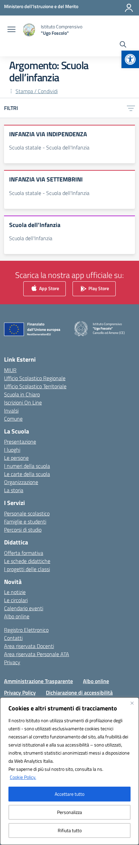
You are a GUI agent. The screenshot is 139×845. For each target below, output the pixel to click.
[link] (130, 59)
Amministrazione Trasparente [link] (38, 681)
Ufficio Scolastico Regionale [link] (34, 378)
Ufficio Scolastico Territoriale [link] (35, 386)
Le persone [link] (16, 458)
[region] (69, 771)
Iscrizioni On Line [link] (23, 402)
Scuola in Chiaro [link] (22, 394)
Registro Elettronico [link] (26, 630)
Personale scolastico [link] (27, 513)
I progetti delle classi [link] (27, 569)
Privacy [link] (12, 662)
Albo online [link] (16, 616)
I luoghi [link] (12, 450)
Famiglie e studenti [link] (25, 521)
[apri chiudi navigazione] (11, 30)
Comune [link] (13, 419)
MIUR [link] (10, 370)
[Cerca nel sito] (123, 45)
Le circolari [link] (16, 600)
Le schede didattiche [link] (27, 561)
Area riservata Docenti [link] (29, 646)
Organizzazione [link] (21, 482)
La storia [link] (13, 490)
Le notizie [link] (15, 592)
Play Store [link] (98, 288)
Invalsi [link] (11, 410)
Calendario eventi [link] (23, 608)
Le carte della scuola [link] (27, 474)
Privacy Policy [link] (20, 692)
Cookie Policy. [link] (23, 777)
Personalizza (69, 812)
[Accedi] (129, 7)
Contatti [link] (13, 638)
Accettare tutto (69, 793)
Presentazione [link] (20, 442)
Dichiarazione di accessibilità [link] (79, 692)
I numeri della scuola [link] (27, 466)
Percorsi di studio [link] (22, 530)
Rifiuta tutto (70, 830)
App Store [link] (48, 288)
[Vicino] (132, 703)
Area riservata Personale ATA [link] (36, 654)
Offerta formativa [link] (23, 553)
